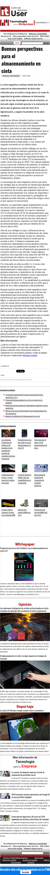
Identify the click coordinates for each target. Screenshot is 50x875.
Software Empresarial (33, 39)
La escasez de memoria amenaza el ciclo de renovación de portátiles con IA (27, 773)
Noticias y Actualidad (38, 34)
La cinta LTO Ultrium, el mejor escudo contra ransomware (22, 710)
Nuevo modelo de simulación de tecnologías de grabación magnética (39, 480)
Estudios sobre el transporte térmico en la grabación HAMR (8, 512)
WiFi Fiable (44, 36)
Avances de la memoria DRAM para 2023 (24, 512)
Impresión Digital (15, 39)
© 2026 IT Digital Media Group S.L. (15, 858)
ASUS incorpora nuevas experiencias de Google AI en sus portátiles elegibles (30, 796)
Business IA (6, 36)
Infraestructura (26, 380)
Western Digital (30, 355)
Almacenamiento (7, 380)
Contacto (30, 862)
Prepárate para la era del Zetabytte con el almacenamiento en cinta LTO (24, 549)
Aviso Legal (39, 858)
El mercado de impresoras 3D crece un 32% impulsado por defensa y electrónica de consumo (30, 818)
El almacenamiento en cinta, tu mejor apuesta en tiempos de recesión (23, 657)
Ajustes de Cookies (30, 860)
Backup (17, 380)
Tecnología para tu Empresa (15, 34)
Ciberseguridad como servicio (25, 36)
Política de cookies (9, 860)
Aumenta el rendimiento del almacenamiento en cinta (22, 416)
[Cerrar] (49, 869)
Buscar (46, 43)
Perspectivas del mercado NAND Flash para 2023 (40, 512)
